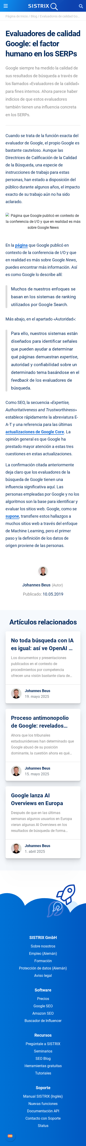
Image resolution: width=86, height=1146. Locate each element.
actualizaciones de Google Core (35, 431)
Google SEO (43, 1006)
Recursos (43, 1035)
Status (43, 1126)
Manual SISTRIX (43, 1096)
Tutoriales (43, 1073)
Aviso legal (43, 975)
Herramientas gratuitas (43, 1066)
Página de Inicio (17, 16)
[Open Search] (81, 6)
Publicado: (32, 594)
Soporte (43, 1087)
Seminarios (43, 1051)
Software (43, 990)
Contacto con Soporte (43, 1118)
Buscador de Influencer (43, 1021)
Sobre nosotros (43, 946)
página (21, 245)
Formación (43, 961)
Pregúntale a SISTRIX (43, 1044)
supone (12, 516)
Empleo (43, 953)
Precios (43, 999)
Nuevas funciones (43, 1104)
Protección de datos (43, 968)
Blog (34, 16)
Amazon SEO (43, 1013)
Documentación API (43, 1111)
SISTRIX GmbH (43, 937)
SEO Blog (43, 1058)
